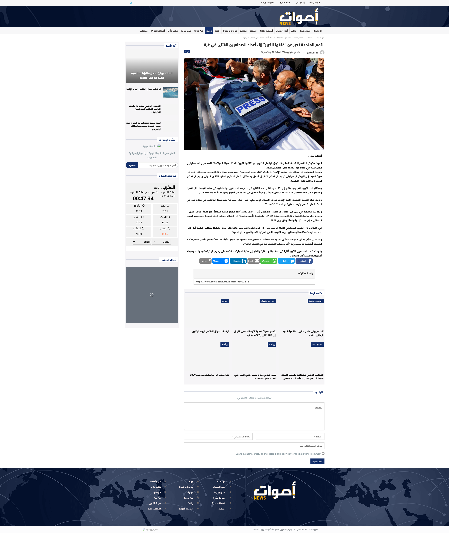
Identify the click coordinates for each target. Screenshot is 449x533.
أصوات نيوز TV (158, 30)
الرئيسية (317, 30)
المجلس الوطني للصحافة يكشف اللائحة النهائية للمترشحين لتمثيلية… (145, 108)
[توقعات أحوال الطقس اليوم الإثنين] (207, 312)
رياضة (217, 30)
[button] (304, 261)
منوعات (144, 30)
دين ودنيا (198, 30)
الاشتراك (132, 165)
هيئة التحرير (285, 2)
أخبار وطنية (304, 30)
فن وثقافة (186, 30)
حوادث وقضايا (230, 30)
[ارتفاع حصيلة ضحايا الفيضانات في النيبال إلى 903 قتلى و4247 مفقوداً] (254, 312)
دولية (209, 30)
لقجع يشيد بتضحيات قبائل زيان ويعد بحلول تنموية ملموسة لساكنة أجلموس (143, 125)
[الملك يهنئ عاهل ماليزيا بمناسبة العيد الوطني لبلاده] (301, 312)
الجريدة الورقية (267, 2)
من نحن (299, 2)
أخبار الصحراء (282, 30)
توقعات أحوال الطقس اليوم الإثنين (143, 88)
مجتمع (243, 30)
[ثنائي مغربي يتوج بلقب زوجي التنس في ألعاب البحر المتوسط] (254, 355)
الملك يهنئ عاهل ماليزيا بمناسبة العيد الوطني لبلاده (151, 75)
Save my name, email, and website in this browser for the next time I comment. (278, 454)
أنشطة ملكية (266, 30)
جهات (293, 30)
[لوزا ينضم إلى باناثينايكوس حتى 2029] (207, 355)
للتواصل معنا (314, 2)
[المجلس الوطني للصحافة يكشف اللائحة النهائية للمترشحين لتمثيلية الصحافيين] (301, 355)
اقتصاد (253, 30)
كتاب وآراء (173, 30)
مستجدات (317, 344)
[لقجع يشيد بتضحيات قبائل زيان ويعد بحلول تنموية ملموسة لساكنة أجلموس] (170, 126)
